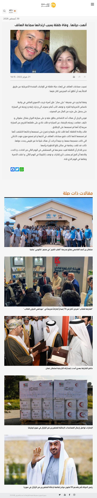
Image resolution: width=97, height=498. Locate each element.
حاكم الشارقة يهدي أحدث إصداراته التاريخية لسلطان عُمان (69, 368)
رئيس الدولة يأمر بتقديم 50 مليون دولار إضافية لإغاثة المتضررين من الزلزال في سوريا (58, 487)
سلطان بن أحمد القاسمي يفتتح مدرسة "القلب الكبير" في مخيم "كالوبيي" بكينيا (61, 249)
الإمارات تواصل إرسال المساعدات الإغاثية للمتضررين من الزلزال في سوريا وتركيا (60, 427)
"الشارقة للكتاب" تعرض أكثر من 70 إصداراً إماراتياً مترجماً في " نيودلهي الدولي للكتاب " (58, 309)
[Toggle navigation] (92, 4)
